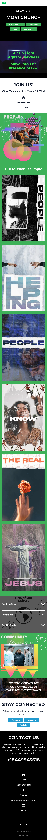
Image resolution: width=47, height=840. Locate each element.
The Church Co (23, 835)
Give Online (23, 816)
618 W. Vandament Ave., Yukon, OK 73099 (23, 800)
